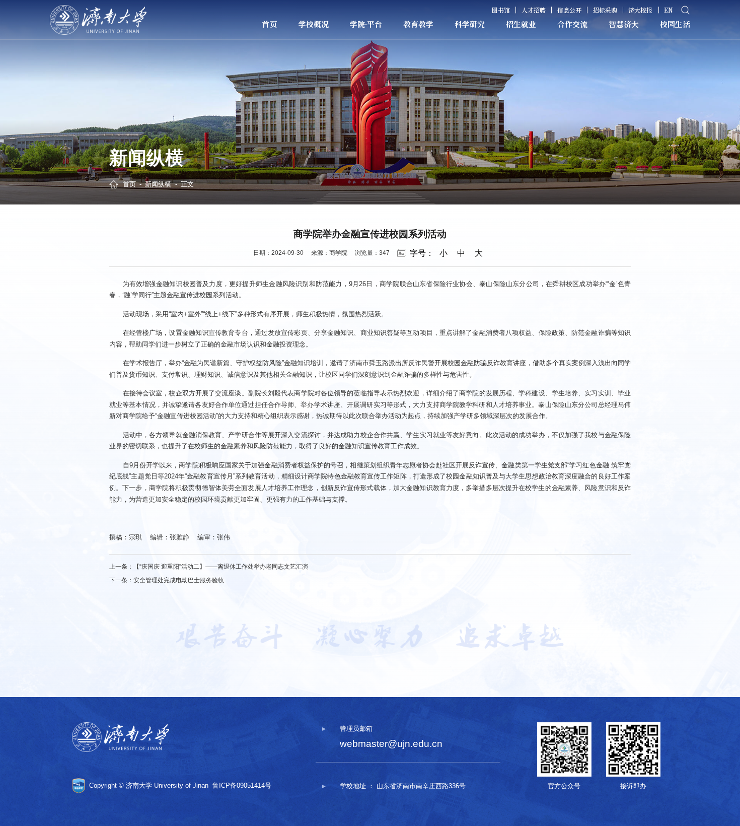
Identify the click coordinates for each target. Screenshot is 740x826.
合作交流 (572, 24)
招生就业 (521, 24)
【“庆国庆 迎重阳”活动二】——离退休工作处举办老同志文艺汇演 (220, 566)
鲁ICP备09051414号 (241, 785)
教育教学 (418, 24)
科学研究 (470, 24)
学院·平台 (366, 24)
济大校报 (640, 10)
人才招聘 (534, 10)
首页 (269, 24)
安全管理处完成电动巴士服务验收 (178, 580)
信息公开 (569, 10)
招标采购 (605, 10)
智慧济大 (624, 24)
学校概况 (314, 24)
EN (668, 10)
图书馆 (501, 10)
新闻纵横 (158, 184)
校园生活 (675, 24)
